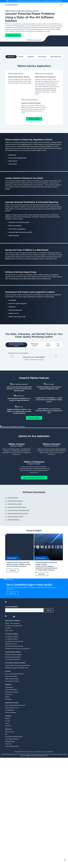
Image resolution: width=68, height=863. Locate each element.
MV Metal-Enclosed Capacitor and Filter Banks (17, 648)
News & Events (40, 558)
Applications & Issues (11, 702)
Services (8, 671)
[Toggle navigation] (60, 4)
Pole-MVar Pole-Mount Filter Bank (14, 646)
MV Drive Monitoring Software (13, 657)
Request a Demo (13, 35)
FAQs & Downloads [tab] (55, 56)
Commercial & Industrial (11, 692)
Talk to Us (12, 593)
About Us (7, 718)
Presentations (12, 558)
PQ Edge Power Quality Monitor (13, 625)
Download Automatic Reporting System (18, 513)
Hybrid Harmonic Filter (11, 643)
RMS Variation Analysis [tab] (35, 344)
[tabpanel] (34, 93)
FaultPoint (24, 144)
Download (12, 570)
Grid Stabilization (9, 710)
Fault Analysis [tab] (48, 344)
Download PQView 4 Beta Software (17, 507)
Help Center (8, 744)
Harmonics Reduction (10, 712)
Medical (7, 697)
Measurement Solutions (12, 620)
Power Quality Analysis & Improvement (15, 705)
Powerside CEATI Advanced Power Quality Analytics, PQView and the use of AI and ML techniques (18, 564)
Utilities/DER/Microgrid (11, 689)
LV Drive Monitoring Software (12, 659)
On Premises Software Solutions (15, 663)
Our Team (7, 721)
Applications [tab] (11, 56)
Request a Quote (34, 119)
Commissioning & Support (12, 681)
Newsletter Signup (10, 741)
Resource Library (9, 731)
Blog (6, 734)
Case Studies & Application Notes (14, 736)
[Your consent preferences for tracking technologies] (65, 860)
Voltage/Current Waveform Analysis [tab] (16, 344)
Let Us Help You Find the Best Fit (34, 477)
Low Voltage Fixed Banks (11, 636)
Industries (8, 684)
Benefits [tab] (21, 56)
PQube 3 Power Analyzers (12, 623)
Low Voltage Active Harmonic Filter (14, 641)
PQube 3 (49, 146)
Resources (8, 729)
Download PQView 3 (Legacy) (15, 516)
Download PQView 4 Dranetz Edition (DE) (18, 510)
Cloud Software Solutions (13, 652)
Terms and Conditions (47, 751)
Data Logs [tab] (58, 344)
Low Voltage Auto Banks (11, 639)
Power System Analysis (11, 676)
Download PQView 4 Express (15, 501)
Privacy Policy (29, 751)
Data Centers (8, 694)
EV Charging (8, 699)
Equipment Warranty (20, 751)
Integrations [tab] (30, 56)
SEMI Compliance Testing (12, 678)
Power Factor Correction (11, 707)
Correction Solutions (11, 634)
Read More (41, 574)
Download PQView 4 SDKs (15, 504)
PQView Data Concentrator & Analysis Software (18, 665)
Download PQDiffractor (14, 519)
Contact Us (8, 725)
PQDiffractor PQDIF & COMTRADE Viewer (16, 668)
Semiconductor (9, 687)
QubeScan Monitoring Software (13, 654)
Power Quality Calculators (12, 739)
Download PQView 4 (13, 497)
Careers (7, 723)
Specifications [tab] (42, 56)
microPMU (8, 628)
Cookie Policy (37, 751)
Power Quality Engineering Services (14, 674)
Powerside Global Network (12, 746)
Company (8, 716)
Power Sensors (9, 630)
